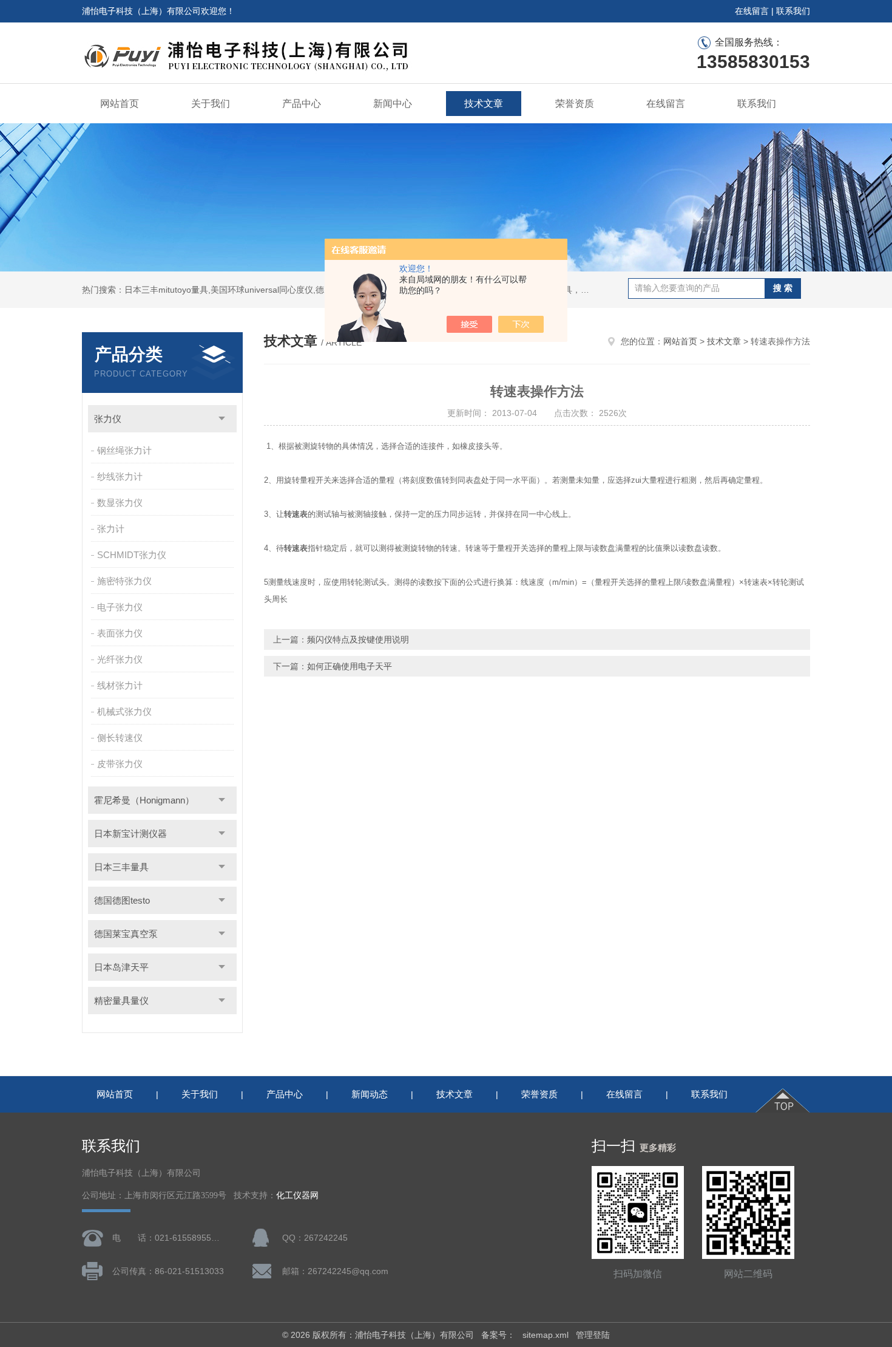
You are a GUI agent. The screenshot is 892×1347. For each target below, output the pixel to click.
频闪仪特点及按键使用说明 (358, 639)
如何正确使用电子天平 (349, 666)
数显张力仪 (120, 502)
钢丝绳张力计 (124, 450)
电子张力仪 (120, 607)
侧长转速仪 (120, 737)
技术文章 (483, 103)
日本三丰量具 (121, 867)
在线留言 (752, 11)
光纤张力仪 (120, 659)
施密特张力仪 (124, 581)
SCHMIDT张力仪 (131, 555)
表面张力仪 (120, 633)
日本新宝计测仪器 (130, 833)
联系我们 (793, 11)
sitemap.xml (545, 1335)
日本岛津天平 (121, 967)
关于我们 (210, 103)
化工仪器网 (297, 1195)
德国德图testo (122, 900)
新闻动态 (369, 1094)
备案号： (498, 1335)
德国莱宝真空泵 (126, 934)
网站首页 (119, 103)
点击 (222, 418)
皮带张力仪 (120, 764)
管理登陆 (593, 1335)
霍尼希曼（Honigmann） (144, 800)
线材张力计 (120, 685)
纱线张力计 (120, 476)
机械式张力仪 (124, 711)
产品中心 (301, 103)
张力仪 (107, 419)
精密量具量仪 (121, 1000)
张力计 (110, 528)
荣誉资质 (574, 103)
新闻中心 (392, 103)
